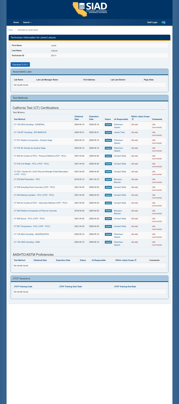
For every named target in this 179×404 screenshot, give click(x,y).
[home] (164, 22)
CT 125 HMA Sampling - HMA (27, 241)
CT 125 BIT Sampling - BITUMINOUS (30, 132)
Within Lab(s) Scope (140, 116)
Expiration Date (94, 118)
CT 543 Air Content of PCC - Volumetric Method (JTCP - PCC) (40, 202)
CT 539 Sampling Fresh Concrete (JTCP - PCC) (34, 187)
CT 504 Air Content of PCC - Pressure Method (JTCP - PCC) (40, 155)
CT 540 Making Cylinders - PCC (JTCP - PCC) (34, 194)
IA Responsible (121, 119)
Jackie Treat (119, 132)
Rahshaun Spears (118, 125)
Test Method (19, 119)
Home (16, 22)
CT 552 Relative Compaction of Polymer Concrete (35, 210)
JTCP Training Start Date (70, 286)
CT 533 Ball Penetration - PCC (27, 179)
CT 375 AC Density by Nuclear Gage (29, 147)
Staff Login (152, 22)
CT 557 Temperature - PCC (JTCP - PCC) (32, 226)
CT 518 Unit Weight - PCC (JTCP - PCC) (31, 163)
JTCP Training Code (23, 286)
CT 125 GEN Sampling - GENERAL (29, 124)
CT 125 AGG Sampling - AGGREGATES (31, 234)
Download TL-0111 (20, 64)
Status (108, 119)
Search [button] (26, 22)
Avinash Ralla (120, 155)
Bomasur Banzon (118, 180)
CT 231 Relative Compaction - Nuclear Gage (33, 140)
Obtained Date (79, 118)
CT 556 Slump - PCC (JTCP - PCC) (29, 218)
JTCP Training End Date (125, 286)
